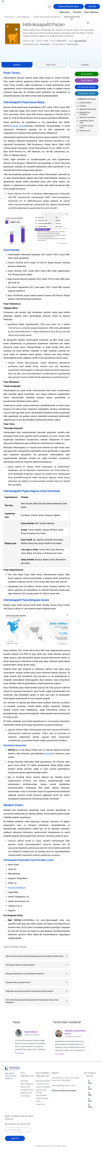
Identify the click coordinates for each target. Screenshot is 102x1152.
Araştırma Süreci (27, 1090)
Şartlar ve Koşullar (43, 1087)
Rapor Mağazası (91, 12)
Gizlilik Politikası (42, 1098)
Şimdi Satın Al (86, 74)
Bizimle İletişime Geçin (68, 6)
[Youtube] (90, 1106)
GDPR (38, 1101)
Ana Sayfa (9, 17)
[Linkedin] (90, 1094)
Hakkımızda (64, 12)
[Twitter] (90, 1100)
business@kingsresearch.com (63, 1085)
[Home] (10, 8)
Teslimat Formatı (42, 1084)
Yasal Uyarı (40, 1104)
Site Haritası (25, 1096)
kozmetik (48, 753)
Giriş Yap (92, 6)
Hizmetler (77, 12)
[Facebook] (90, 1082)
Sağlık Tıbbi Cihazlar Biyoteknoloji (47, 17)
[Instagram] (90, 1088)
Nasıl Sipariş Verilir (43, 1081)
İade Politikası (41, 1095)
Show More (19, 1053)
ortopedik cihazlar (18, 126)
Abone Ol (15, 1138)
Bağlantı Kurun (26, 1093)
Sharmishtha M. (80, 41)
